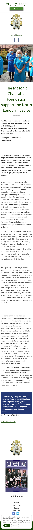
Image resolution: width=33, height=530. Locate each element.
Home (16, 502)
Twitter (17, 513)
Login (13, 35)
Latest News (16, 505)
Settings (15, 525)
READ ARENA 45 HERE (8, 422)
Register (19, 35)
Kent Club (16, 511)
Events (16, 508)
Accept (7, 525)
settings (27, 522)
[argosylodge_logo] (16, 22)
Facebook (13, 513)
